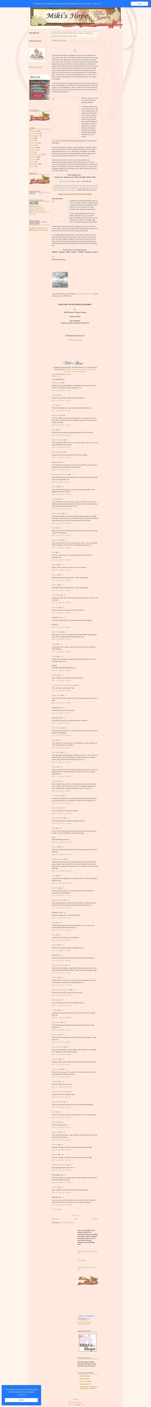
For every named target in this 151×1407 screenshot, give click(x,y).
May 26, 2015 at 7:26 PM (61, 1192)
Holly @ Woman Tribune (59, 1091)
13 (61, 528)
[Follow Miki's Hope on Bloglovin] (86, 1317)
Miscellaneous (33, 164)
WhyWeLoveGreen (57, 859)
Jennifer (54, 767)
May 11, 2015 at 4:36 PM (61, 613)
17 (62, 575)
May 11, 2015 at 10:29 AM (61, 509)
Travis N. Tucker (57, 728)
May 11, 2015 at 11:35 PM (61, 823)
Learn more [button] (21, 1395)
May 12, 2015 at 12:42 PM (61, 1017)
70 (63, 1197)
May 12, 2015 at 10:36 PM (61, 1087)
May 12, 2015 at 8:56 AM (61, 940)
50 (62, 977)
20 (63, 607)
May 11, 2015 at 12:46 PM (61, 523)
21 (64, 617)
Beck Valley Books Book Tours (84, 294)
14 (66, 540)
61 (67, 1102)
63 (63, 1122)
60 (71, 1091)
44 (64, 912)
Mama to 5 (55, 607)
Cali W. (54, 405)
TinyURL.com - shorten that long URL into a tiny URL (88, 1387)
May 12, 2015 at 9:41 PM (61, 1077)
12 (66, 513)
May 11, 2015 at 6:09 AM (61, 447)
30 (67, 728)
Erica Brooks (56, 595)
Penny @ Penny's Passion (60, 474)
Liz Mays (55, 1010)
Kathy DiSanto (56, 632)
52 (62, 1000)
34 (62, 781)
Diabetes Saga (33, 143)
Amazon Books (82, 1260)
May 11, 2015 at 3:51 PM (61, 570)
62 (61, 1112)
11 (62, 499)
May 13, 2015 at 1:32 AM (61, 1097)
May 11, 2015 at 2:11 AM (61, 410)
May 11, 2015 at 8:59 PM (61, 762)
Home (75, 1219)
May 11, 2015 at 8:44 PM (61, 735)
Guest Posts (33, 159)
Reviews (31, 166)
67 (71, 1165)
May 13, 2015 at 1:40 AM (61, 1107)
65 (62, 1144)
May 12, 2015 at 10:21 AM (61, 995)
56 (68, 1047)
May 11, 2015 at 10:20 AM (61, 494)
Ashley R (55, 1081)
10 (62, 487)
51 (74, 990)
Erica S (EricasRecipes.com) (61, 990)
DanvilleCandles (85, 1379)
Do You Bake (33, 147)
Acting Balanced (85, 1376)
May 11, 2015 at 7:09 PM (61, 703)
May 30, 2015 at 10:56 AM (61, 1205)
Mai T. (54, 429)
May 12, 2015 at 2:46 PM (61, 1042)
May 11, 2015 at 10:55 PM (61, 803)
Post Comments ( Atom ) (67, 1222)
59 (62, 1081)
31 (61, 740)
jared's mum (55, 1132)
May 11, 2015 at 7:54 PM (61, 713)
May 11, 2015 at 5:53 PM (61, 670)
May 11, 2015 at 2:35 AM (61, 425)
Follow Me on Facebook (85, 1322)
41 (61, 875)
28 (64, 707)
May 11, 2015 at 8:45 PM (61, 748)
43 (68, 900)
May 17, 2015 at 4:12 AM (61, 1127)
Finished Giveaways (35, 154)
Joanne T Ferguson (58, 900)
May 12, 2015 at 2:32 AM (61, 895)
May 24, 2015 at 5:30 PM (61, 1182)
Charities (32, 140)
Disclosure (32, 145)
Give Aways (32, 157)
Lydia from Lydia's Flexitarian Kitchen (63, 685)
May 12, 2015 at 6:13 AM (61, 918)
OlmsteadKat (56, 808)
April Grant (55, 1059)
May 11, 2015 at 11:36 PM (61, 842)
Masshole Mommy (57, 440)
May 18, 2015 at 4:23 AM (61, 1140)
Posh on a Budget (85, 1381)
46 (60, 935)
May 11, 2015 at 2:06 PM (61, 560)
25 (62, 675)
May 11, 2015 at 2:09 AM (61, 400)
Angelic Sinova (56, 382)
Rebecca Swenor (57, 415)
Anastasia (55, 1122)
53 (62, 1010)
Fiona (54, 552)
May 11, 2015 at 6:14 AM (61, 457)
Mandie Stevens (57, 513)
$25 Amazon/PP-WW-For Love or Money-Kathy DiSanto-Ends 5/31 (72, 34)
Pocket (82, 1404)
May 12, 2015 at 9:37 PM (61, 1064)
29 (64, 718)
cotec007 (55, 1187)
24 (62, 656)
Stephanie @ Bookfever (59, 1165)
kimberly (54, 675)
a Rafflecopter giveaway (75, 340)
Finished (31, 152)
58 (66, 1069)
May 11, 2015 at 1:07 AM (61, 390)
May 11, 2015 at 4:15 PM (61, 580)
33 (62, 767)
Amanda (54, 656)
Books (31, 138)
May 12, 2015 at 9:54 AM (61, 973)
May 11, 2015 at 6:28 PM (61, 690)
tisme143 (55, 945)
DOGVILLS (55, 1034)
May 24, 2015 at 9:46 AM (61, 1170)
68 (65, 1175)
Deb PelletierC (56, 752)
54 (65, 1022)
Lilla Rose (32, 161)
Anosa (54, 875)
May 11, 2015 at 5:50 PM (61, 652)
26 (79, 685)
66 (62, 1154)
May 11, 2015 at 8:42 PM (61, 723)
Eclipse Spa (32, 150)
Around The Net (34, 133)
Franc (54, 922)
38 (60, 828)
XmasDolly (55, 888)
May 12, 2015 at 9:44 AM (61, 960)
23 (61, 644)
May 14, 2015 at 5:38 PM (61, 1117)
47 (62, 945)
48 (61, 955)
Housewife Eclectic (58, 818)
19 (65, 595)
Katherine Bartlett (57, 1102)
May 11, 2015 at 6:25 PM (61, 680)
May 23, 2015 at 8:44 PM (61, 1150)
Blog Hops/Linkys (34, 136)
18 (62, 585)
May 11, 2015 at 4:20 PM (61, 602)
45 (60, 922)
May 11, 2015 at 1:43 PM (61, 535)
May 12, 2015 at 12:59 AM (61, 883)
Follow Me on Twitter (84, 1324)
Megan (54, 528)
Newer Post (55, 1219)
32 (65, 752)
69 (62, 1187)
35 (67, 795)
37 (68, 818)
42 (63, 888)
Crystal (54, 644)
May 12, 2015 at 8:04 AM (61, 930)
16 (62, 564)
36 (65, 808)
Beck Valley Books (58, 452)
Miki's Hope (64, 9)
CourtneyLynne (56, 1069)
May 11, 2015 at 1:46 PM (61, 548)
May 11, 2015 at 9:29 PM (61, 776)
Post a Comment (57, 1209)
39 (62, 847)
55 (64, 1034)
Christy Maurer (56, 540)
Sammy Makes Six (85, 1384)
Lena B (54, 1112)
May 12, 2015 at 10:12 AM (61, 985)
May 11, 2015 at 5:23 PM (61, 639)
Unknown (55, 395)
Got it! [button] (21, 1400)
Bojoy (54, 828)
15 (60, 552)
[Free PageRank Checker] (33, 204)
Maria (54, 935)
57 (63, 1059)
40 (68, 859)
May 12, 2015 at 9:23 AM (61, 950)
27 (65, 695)
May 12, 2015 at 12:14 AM (61, 871)
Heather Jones (56, 695)
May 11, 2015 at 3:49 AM (61, 435)
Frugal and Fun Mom (58, 965)
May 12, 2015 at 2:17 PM (61, 1030)
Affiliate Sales (33, 131)
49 (69, 965)
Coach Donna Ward (58, 1047)
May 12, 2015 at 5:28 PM (61, 1054)
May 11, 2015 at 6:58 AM (61, 470)
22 (65, 632)
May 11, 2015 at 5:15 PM (61, 627)
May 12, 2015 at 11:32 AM (61, 1005)
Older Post (95, 1219)
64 (64, 1132)
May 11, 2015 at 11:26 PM (61, 813)
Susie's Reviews (57, 795)
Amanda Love (56, 1022)
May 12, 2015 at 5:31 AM (61, 908)
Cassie (54, 740)
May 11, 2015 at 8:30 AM (61, 482)
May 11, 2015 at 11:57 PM (61, 854)
